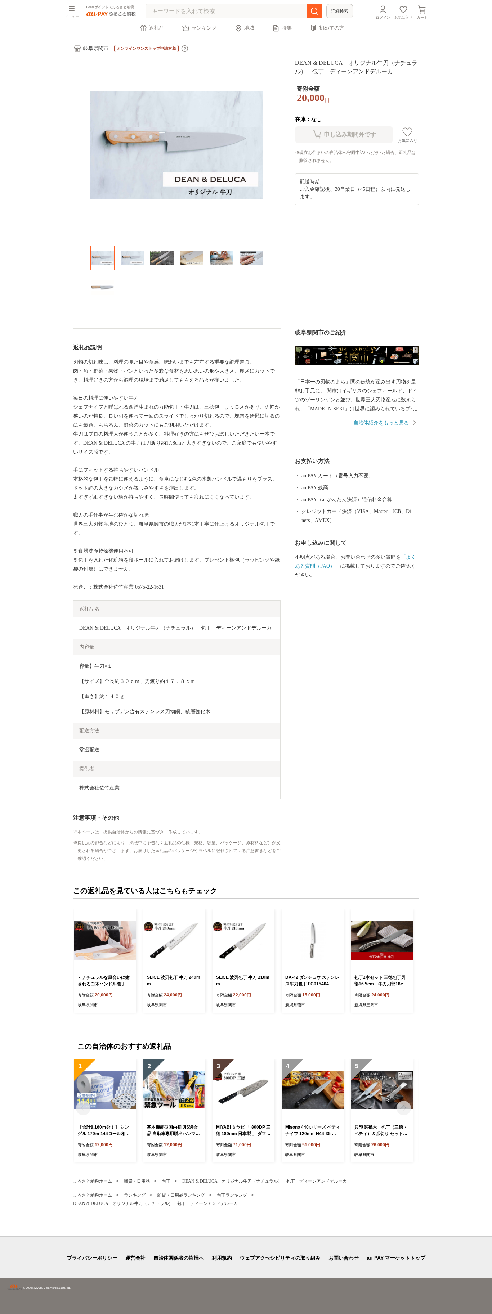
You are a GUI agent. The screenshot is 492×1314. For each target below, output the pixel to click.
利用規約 (222, 1258)
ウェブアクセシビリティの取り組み (280, 1258)
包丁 (166, 1181)
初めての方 (331, 28)
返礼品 (156, 28)
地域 (249, 28)
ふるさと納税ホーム (92, 1181)
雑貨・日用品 (137, 1181)
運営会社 (135, 1258)
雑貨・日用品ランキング (181, 1195)
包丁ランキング (232, 1195)
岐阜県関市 (95, 48)
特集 (287, 28)
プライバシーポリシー (92, 1258)
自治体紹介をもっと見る (381, 423)
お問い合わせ (343, 1258)
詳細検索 (339, 11)
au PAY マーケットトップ (396, 1258)
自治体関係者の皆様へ (178, 1258)
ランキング (204, 28)
